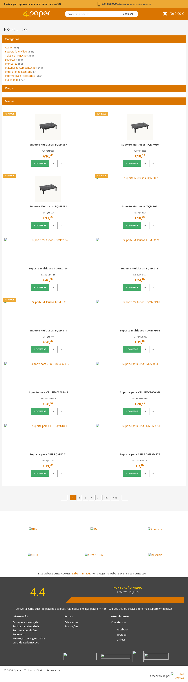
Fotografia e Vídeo (19, 51)
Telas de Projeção (19, 55)
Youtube (121, 634)
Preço (9, 88)
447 (106, 497)
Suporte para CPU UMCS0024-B (48, 392)
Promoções (71, 626)
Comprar (40, 163)
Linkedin (121, 639)
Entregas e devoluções (26, 622)
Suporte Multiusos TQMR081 (48, 206)
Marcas (10, 101)
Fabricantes (71, 622)
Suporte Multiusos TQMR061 (140, 206)
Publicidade (15, 79)
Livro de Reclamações (26, 642)
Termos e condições (25, 630)
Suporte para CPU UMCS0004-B (140, 392)
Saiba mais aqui (81, 573)
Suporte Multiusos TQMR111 (48, 330)
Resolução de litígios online (29, 638)
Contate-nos (118, 622)
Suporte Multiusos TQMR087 (48, 144)
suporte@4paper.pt (160, 608)
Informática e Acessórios (24, 75)
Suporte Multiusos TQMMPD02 (140, 330)
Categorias (12, 39)
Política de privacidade (26, 626)
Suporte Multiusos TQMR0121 (140, 268)
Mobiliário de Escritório (21, 71)
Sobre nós (19, 634)
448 (115, 497)
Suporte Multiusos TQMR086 (140, 144)
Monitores (14, 63)
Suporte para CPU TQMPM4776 (140, 454)
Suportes (14, 59)
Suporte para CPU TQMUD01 (48, 454)
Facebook (122, 629)
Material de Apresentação (24, 67)
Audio (12, 47)
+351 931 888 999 (113, 608)
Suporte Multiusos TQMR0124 (48, 268)
